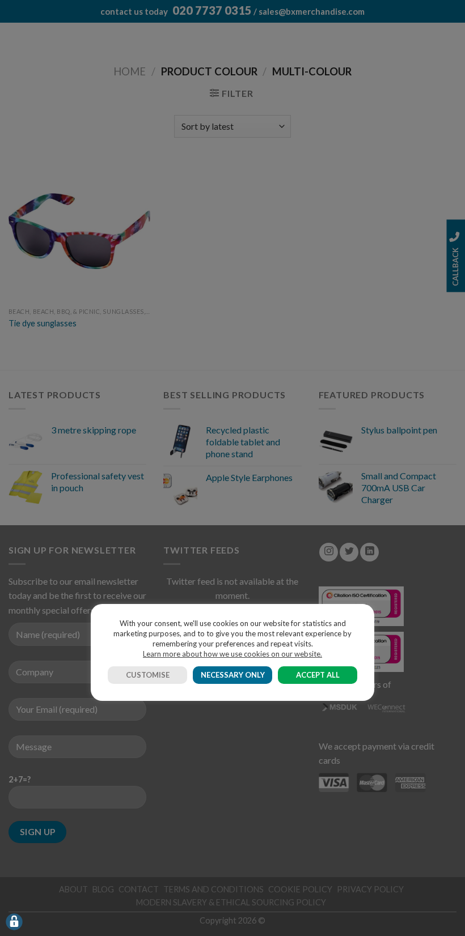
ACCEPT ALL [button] (318, 674)
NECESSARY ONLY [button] (233, 674)
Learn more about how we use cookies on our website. (232, 653)
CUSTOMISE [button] (148, 674)
